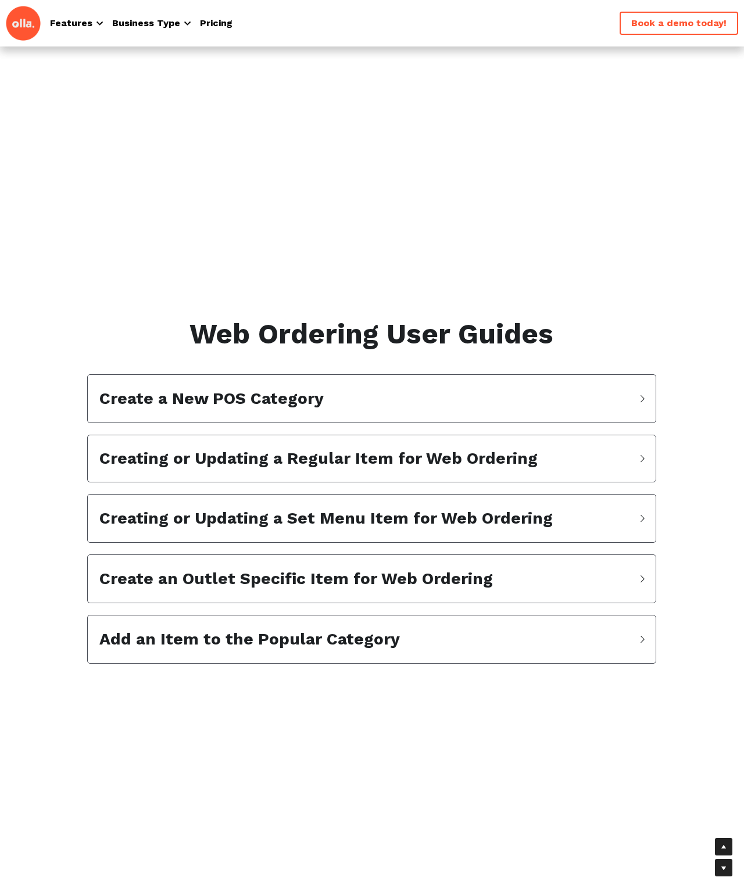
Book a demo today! (679, 22)
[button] (371, 398)
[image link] (23, 22)
